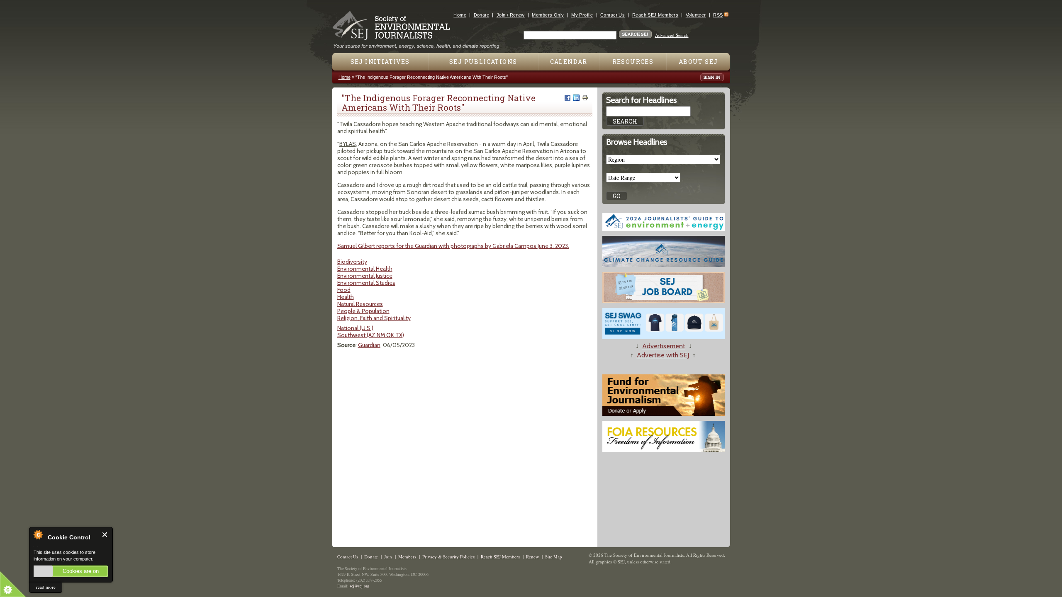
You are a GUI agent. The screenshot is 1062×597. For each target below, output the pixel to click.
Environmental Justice (364, 275)
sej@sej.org (359, 586)
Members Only (548, 14)
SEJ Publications (483, 62)
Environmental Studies (366, 282)
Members (407, 556)
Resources (633, 62)
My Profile (582, 14)
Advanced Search (672, 35)
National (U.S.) (355, 328)
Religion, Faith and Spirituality (374, 318)
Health (345, 297)
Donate (482, 14)
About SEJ (698, 62)
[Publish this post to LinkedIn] (576, 98)
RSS (718, 14)
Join (388, 556)
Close (105, 534)
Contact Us (612, 14)
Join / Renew (511, 14)
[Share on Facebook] (567, 98)
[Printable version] (585, 98)
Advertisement (663, 346)
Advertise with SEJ (663, 355)
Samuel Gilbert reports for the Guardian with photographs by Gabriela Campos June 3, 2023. (453, 246)
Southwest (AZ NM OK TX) (370, 335)
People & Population (363, 311)
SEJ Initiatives (380, 62)
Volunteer (696, 14)
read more (46, 587)
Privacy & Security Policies (448, 556)
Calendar (568, 62)
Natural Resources (360, 304)
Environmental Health (364, 268)
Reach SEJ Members (655, 14)
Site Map (553, 556)
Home (459, 14)
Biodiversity (352, 261)
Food (344, 290)
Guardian (369, 345)
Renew (532, 556)
